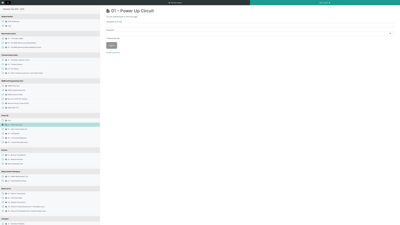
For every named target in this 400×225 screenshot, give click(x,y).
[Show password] (390, 33)
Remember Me (113, 38)
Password (110, 30)
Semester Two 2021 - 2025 (13, 9)
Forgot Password (113, 52)
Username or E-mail (114, 22)
